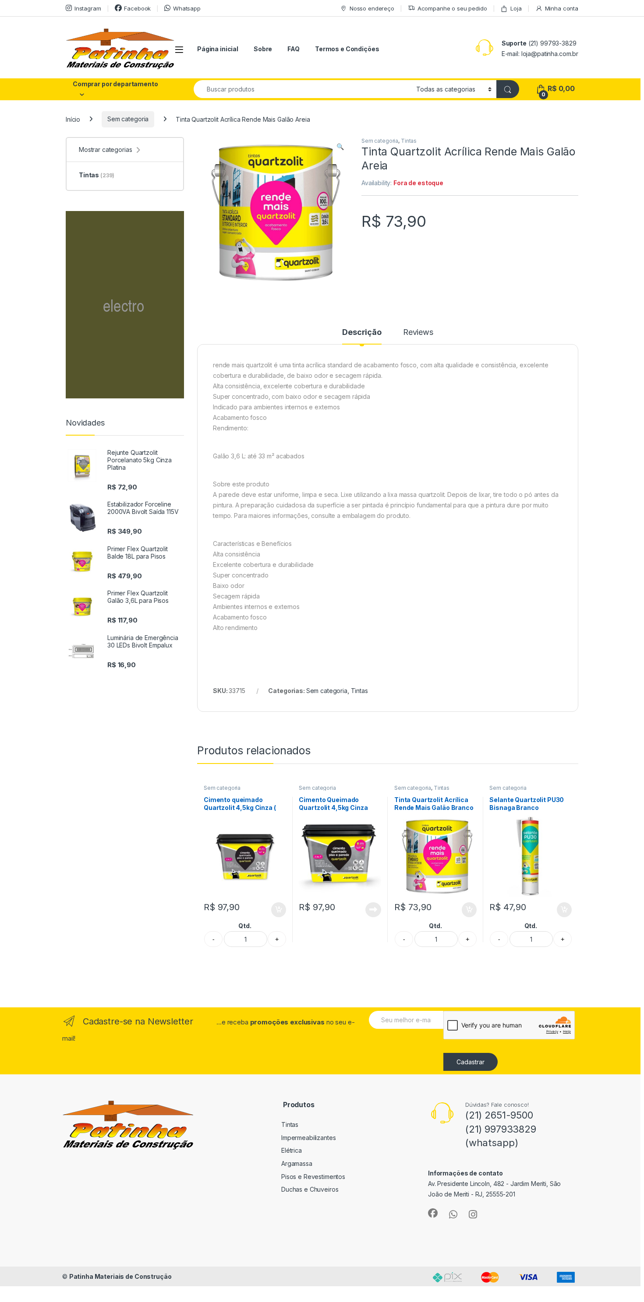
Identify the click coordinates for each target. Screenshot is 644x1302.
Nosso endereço (372, 8)
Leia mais (373, 909)
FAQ (293, 49)
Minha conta (561, 8)
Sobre (263, 49)
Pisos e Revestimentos (313, 1176)
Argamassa (296, 1163)
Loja (515, 8)
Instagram (87, 8)
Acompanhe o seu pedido (452, 8)
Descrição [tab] (362, 332)
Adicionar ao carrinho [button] (272, 909)
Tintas (409, 140)
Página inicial (217, 49)
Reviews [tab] (418, 332)
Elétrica (291, 1150)
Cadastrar (470, 1062)
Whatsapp (187, 8)
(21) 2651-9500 (499, 1115)
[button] (340, 146)
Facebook (137, 8)
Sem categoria (128, 119)
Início (73, 119)
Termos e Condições (347, 49)
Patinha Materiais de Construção (120, 1276)
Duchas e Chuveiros (309, 1189)
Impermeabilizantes (308, 1137)
